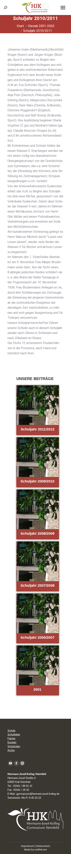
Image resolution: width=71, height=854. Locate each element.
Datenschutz (43, 846)
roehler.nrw (41, 849)
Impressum (27, 846)
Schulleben (13, 734)
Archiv (11, 750)
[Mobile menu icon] (63, 8)
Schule (11, 730)
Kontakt (11, 742)
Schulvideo (13, 746)
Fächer (11, 738)
